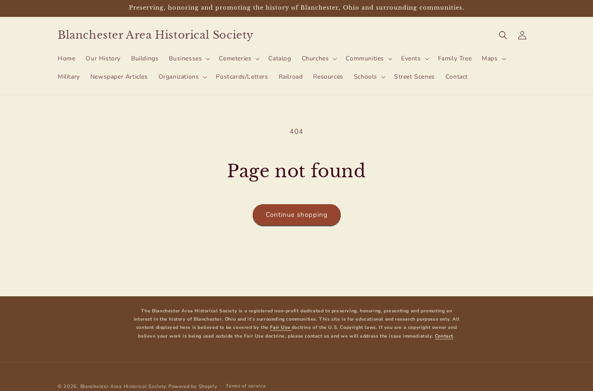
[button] (189, 59)
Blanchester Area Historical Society (123, 386)
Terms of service (246, 386)
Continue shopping (297, 214)
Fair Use (280, 328)
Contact (444, 336)
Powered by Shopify (192, 386)
